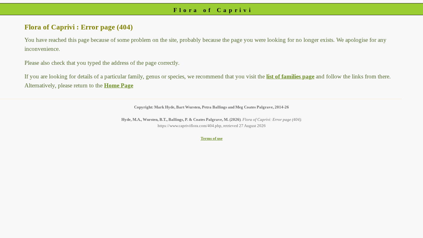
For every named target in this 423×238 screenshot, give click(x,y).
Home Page (118, 85)
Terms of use (212, 138)
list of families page (290, 76)
